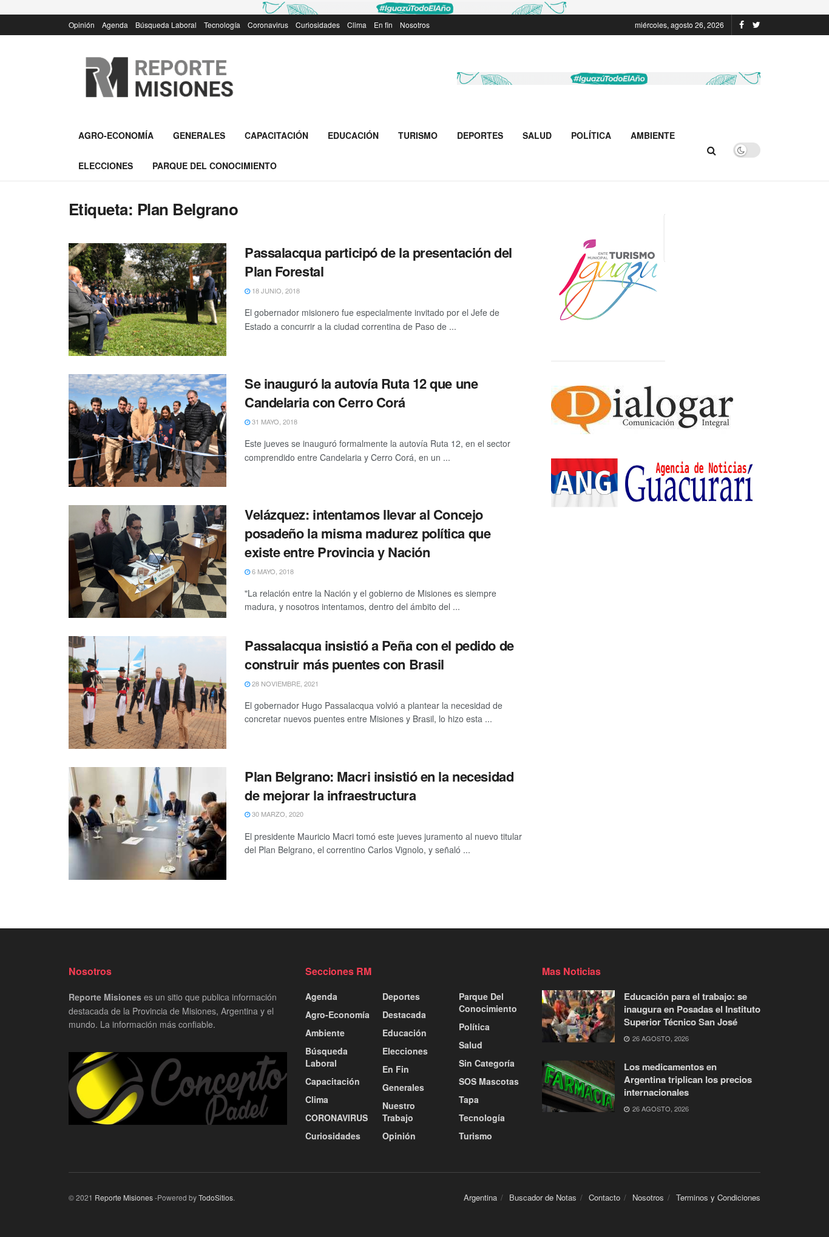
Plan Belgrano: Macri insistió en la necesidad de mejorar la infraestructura (379, 785)
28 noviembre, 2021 (284, 683)
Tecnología (222, 24)
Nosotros (415, 24)
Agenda (115, 24)
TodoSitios (215, 1197)
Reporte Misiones (124, 1197)
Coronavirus (268, 24)
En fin (383, 24)
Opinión (82, 24)
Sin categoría (487, 1063)
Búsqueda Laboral (166, 24)
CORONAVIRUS (336, 1117)
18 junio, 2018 (275, 290)
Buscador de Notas (543, 1197)
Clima (357, 24)
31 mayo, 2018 (273, 421)
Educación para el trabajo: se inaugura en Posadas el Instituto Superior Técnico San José (692, 1009)
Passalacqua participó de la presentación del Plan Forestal (378, 262)
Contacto (604, 1197)
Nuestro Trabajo (398, 1111)
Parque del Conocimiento (214, 165)
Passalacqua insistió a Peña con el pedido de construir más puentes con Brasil (379, 654)
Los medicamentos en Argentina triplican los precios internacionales (688, 1079)
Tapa (469, 1099)
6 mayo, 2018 (272, 571)
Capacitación (276, 135)
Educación (353, 135)
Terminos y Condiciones (718, 1197)
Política (591, 135)
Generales (199, 135)
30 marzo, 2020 (276, 814)
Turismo (418, 135)
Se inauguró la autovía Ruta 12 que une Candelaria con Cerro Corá (361, 393)
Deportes (480, 135)
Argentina (480, 1197)
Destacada (404, 1014)
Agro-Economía (116, 135)
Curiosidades (318, 24)
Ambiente (653, 135)
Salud (537, 135)
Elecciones (105, 165)
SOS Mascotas (489, 1081)
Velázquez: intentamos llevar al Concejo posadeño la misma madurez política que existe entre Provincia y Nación (367, 533)
